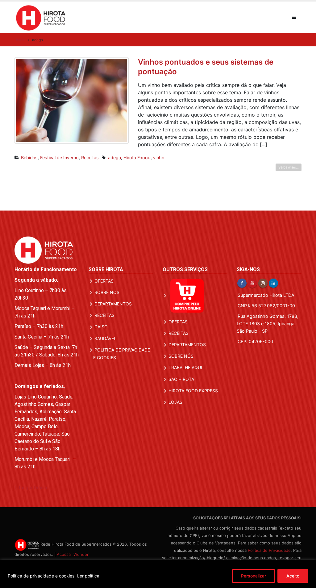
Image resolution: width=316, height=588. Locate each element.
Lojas (175, 402)
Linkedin (273, 283)
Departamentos (113, 303)
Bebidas (29, 157)
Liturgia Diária (31, 488)
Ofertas (104, 280)
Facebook (242, 283)
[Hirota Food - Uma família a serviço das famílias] (41, 17)
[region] (158, 574)
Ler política (88, 575)
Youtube (252, 283)
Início (20, 39)
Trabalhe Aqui (185, 367)
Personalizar (253, 575)
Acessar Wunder (73, 554)
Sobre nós (106, 292)
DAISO (101, 326)
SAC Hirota (181, 379)
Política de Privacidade (269, 550)
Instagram (263, 283)
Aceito (292, 575)
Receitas (90, 157)
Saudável (105, 338)
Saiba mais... (288, 167)
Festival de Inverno (59, 157)
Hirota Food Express (193, 390)
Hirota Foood (137, 157)
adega (114, 157)
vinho (158, 157)
